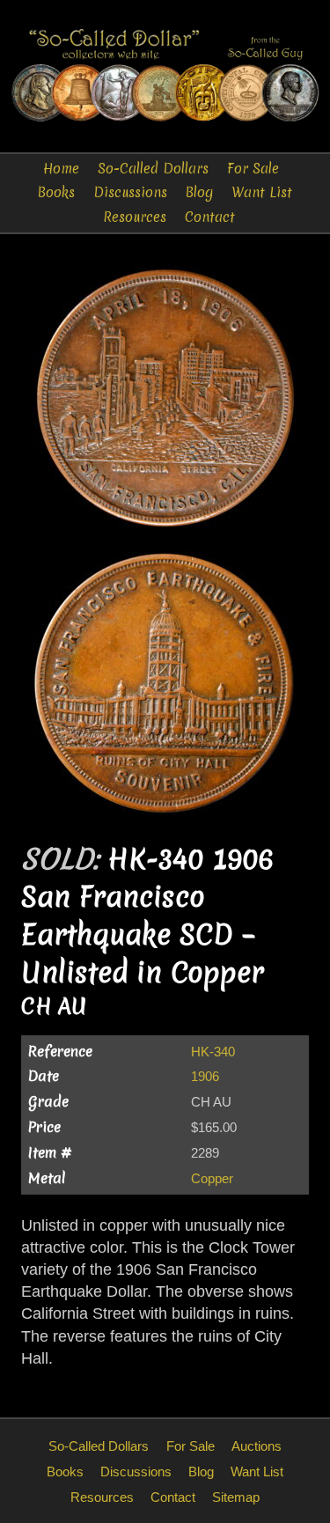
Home (61, 168)
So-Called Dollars (153, 168)
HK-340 (213, 1051)
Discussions (130, 192)
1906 (205, 1076)
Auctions (256, 1445)
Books (56, 192)
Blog (199, 192)
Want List (261, 192)
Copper (212, 1178)
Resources (134, 217)
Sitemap (236, 1497)
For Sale (253, 168)
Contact (210, 217)
